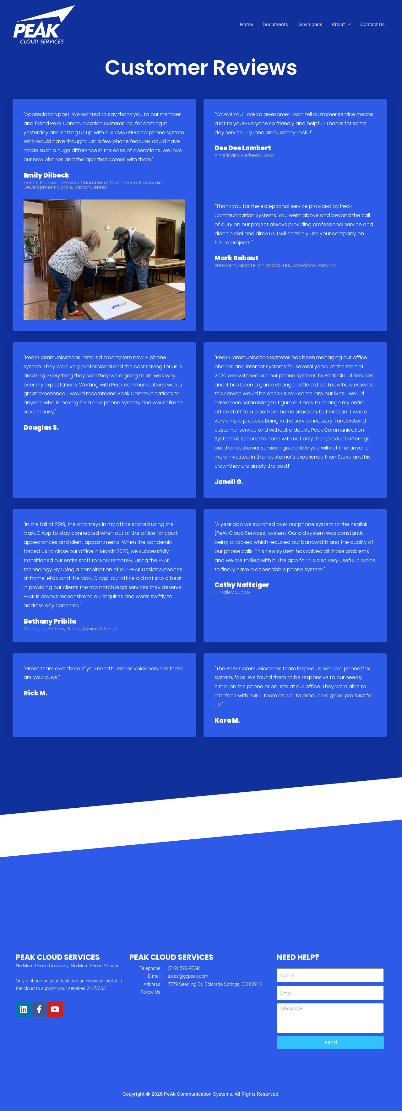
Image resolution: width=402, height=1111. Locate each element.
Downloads (309, 24)
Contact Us (372, 24)
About (338, 24)
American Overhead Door (244, 155)
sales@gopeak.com (188, 976)
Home (246, 24)
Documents (275, 24)
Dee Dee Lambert (243, 148)
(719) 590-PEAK (184, 968)
